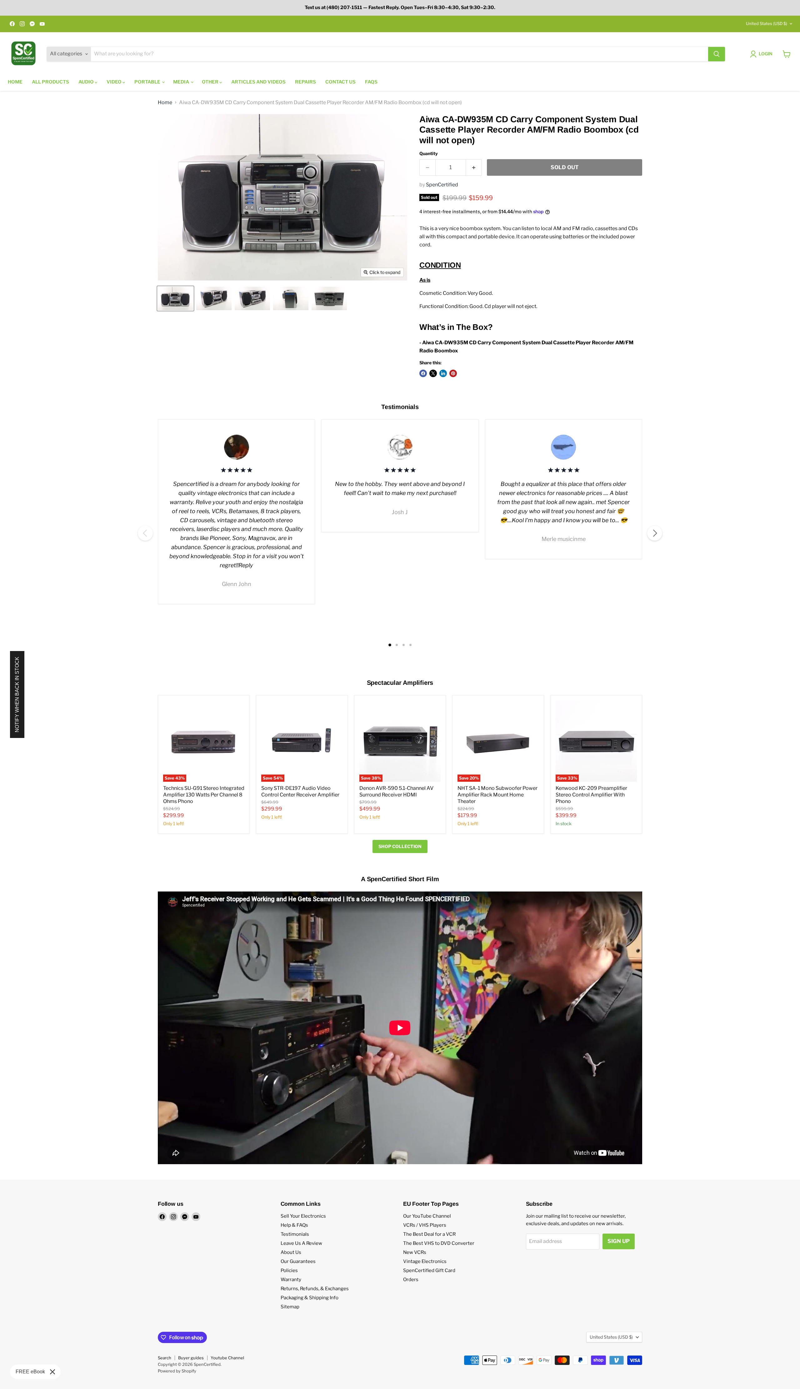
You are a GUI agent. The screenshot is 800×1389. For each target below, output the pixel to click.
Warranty (291, 1279)
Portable (147, 82)
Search (164, 1357)
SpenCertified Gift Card (429, 1270)
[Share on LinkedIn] (443, 373)
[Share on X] (433, 373)
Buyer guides (191, 1357)
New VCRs (414, 1252)
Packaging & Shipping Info (309, 1298)
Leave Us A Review (301, 1243)
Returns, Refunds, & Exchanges (315, 1288)
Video (114, 82)
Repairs (305, 82)
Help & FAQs (294, 1225)
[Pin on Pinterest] (453, 373)
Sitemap (290, 1307)
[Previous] (145, 533)
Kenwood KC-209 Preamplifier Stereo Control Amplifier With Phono (591, 794)
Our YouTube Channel (427, 1216)
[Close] (52, 1371)
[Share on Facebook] (423, 373)
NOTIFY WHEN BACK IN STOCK (17, 694)
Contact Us (340, 82)
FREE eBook (30, 1371)
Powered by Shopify (177, 1370)
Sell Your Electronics (303, 1216)
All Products (50, 82)
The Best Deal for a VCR (429, 1234)
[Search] (716, 54)
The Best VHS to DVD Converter (438, 1243)
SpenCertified (442, 185)
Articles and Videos (258, 82)
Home (15, 82)
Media (181, 82)
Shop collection (400, 846)
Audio (86, 82)
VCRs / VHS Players (424, 1225)
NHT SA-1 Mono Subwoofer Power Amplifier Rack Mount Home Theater (498, 794)
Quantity (428, 153)
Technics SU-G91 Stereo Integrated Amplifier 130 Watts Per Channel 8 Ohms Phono (203, 794)
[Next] (654, 533)
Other (210, 82)
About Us (291, 1252)
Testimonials (295, 1234)
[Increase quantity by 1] (474, 167)
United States (766, 23)
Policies (289, 1270)
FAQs (371, 82)
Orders (410, 1279)
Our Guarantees (298, 1261)
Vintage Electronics (425, 1261)
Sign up (619, 1241)
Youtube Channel (227, 1357)
